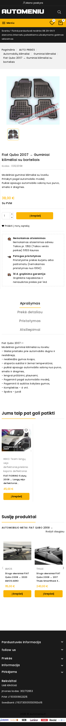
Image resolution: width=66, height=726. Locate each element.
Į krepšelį (35, 215)
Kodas (5, 166)
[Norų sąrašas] (52, 23)
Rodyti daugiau (55, 531)
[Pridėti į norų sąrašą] (26, 430)
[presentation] (3, 568)
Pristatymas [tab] (30, 320)
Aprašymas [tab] (30, 303)
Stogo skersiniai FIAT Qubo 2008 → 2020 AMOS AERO (17, 577)
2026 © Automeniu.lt (33, 714)
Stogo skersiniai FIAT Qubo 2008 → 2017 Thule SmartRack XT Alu (48, 577)
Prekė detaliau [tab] (30, 312)
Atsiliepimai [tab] (30, 329)
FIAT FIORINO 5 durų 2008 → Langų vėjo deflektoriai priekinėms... (14, 479)
